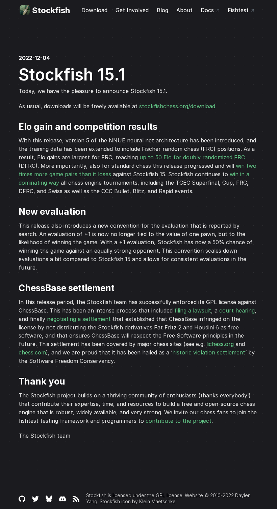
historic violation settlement (208, 352)
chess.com (32, 352)
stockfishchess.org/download (177, 106)
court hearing (237, 310)
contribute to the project (178, 420)
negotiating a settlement (79, 319)
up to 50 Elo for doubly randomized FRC (192, 157)
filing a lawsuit (192, 310)
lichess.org (220, 344)
